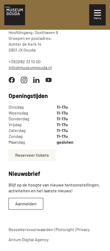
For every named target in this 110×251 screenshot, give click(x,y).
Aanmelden (26, 203)
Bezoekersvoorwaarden (31, 229)
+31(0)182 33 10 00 (25, 61)
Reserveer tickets (32, 155)
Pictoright (65, 229)
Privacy (83, 229)
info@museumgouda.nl (30, 67)
